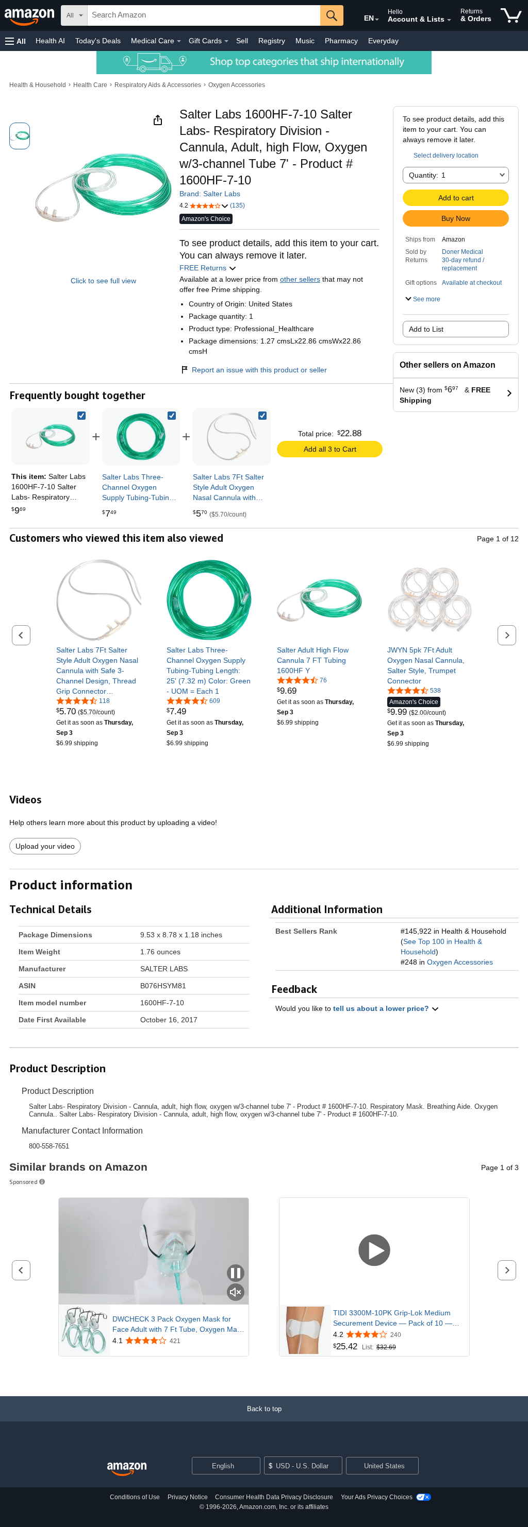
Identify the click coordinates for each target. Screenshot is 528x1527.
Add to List (426, 329)
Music (305, 41)
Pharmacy (341, 41)
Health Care (90, 85)
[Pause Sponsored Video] (235, 1273)
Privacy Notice (188, 1497)
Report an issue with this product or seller (259, 370)
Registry (271, 41)
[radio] (19, 136)
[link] (141, 436)
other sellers (300, 279)
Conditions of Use (135, 1497)
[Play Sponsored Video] (374, 1251)
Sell (242, 41)
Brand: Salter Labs (209, 194)
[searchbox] (204, 15)
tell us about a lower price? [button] (382, 1008)
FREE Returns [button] (203, 268)
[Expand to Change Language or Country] (377, 20)
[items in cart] (511, 15)
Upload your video (45, 846)
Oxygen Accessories (236, 85)
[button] (15, 41)
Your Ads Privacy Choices (376, 1497)
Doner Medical (462, 251)
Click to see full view (103, 281)
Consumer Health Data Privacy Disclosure (274, 1497)
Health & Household (37, 85)
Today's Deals (98, 41)
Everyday (383, 41)
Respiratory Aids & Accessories (157, 85)
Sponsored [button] (23, 1181)
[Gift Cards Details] (226, 41)
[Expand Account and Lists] (449, 20)
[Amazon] (30, 15)
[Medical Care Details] (179, 41)
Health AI (50, 41)
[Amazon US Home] (126, 1469)
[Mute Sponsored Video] (235, 1292)
